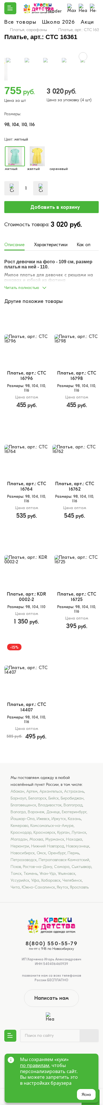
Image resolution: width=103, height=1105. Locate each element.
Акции (89, 22)
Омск (41, 853)
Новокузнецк (77, 846)
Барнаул (18, 798)
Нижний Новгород (47, 846)
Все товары (20, 22)
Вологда (18, 811)
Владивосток (50, 805)
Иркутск (59, 818)
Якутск (62, 887)
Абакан (17, 791)
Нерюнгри (20, 846)
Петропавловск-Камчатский (64, 859)
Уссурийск (20, 880)
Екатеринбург (74, 811)
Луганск (79, 832)
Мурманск (54, 839)
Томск (16, 873)
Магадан (19, 839)
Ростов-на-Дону (37, 866)
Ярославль (79, 887)
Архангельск (50, 791)
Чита (15, 887)
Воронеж (36, 811)
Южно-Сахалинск (38, 887)
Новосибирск (23, 853)
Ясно (86, 1094)
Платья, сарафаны (28, 29)
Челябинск (72, 880)
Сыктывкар (81, 866)
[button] (51, 286)
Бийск (53, 798)
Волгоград (73, 805)
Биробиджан (72, 798)
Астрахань (74, 791)
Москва (36, 839)
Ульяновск (66, 873)
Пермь (73, 853)
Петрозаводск (24, 859)
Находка (74, 839)
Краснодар (21, 832)
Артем (31, 791)
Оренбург (57, 853)
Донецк (53, 811)
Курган (63, 832)
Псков (16, 866)
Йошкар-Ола (23, 818)
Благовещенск (23, 805)
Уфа (35, 880)
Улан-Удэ (47, 873)
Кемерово (19, 825)
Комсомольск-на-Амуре (52, 825)
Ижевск (43, 818)
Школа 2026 (58, 22)
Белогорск (37, 798)
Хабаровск (50, 880)
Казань (74, 818)
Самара (62, 866)
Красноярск (44, 832)
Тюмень (30, 873)
